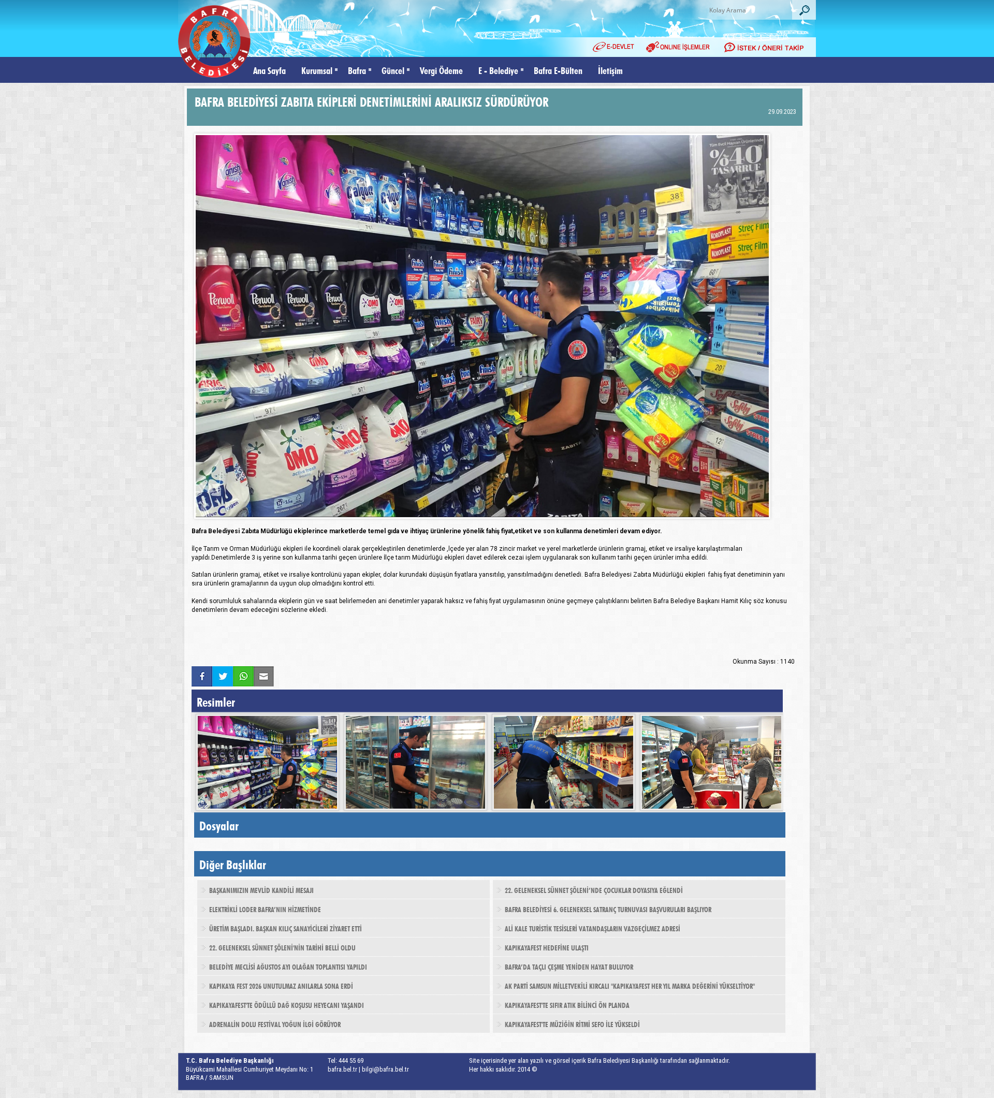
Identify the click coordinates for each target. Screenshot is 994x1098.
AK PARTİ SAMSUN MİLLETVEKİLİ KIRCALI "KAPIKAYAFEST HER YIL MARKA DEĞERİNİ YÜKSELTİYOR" (630, 985)
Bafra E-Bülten (558, 69)
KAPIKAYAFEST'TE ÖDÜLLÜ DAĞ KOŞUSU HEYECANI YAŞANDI (286, 1004)
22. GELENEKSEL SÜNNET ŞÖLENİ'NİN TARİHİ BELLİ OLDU (282, 947)
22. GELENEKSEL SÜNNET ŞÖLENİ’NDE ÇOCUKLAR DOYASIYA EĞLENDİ (594, 889)
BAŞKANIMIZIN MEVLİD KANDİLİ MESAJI (261, 889)
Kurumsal (316, 69)
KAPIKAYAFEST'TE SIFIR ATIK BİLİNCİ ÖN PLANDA (567, 1004)
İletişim (610, 69)
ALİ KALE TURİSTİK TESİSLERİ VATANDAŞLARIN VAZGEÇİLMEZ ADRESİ (592, 928)
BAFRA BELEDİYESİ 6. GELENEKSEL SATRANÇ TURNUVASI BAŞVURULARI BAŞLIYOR (608, 908)
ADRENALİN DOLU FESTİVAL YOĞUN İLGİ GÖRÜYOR (275, 1023)
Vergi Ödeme (441, 69)
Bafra (357, 69)
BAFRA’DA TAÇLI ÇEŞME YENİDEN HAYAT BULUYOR (569, 966)
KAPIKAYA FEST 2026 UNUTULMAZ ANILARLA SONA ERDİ (281, 985)
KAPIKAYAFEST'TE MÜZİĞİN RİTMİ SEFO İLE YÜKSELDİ (572, 1023)
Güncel (393, 69)
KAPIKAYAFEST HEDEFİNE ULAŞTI (547, 947)
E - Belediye (498, 69)
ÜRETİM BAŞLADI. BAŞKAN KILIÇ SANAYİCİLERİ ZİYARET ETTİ (285, 928)
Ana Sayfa (269, 69)
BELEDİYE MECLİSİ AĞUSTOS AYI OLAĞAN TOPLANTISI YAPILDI (288, 966)
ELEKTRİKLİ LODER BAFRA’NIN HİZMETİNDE (265, 908)
